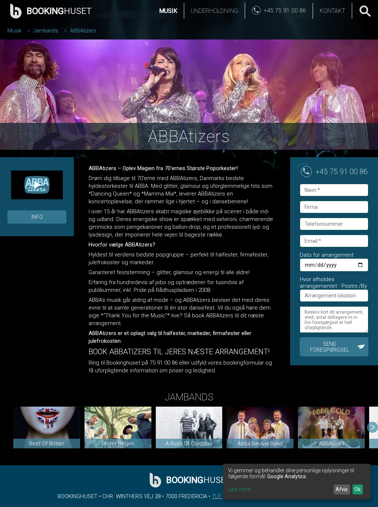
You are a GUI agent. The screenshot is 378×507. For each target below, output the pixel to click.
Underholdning (214, 10)
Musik (168, 10)
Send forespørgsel (329, 347)
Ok (357, 489)
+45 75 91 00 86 (342, 171)
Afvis (342, 489)
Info (37, 217)
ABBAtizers (83, 31)
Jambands (45, 31)
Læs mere (239, 489)
